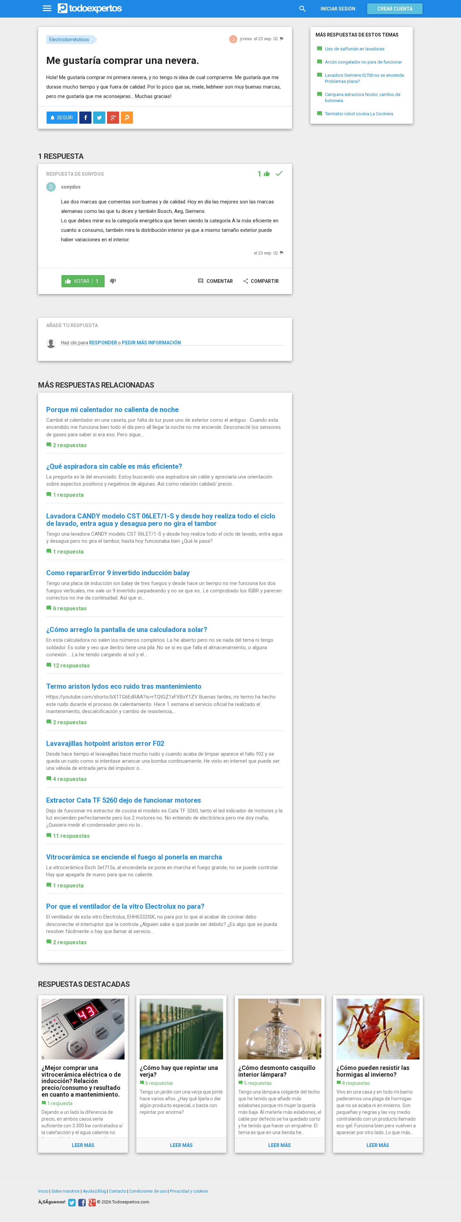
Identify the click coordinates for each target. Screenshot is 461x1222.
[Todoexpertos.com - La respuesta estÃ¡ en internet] (90, 8)
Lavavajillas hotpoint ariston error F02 (105, 743)
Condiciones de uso (148, 1191)
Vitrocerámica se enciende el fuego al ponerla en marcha (134, 857)
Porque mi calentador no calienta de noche (112, 410)
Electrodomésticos (69, 39)
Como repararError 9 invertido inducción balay (118, 573)
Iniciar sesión (338, 8)
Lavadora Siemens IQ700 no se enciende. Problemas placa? (365, 78)
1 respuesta (68, 495)
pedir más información (151, 342)
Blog (102, 1191)
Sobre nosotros (65, 1191)
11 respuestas (71, 836)
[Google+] (91, 1202)
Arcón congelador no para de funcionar (363, 62)
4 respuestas (70, 779)
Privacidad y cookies (189, 1191)
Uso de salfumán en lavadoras (354, 48)
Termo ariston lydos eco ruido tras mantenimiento (123, 686)
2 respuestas (70, 445)
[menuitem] (85, 118)
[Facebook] (81, 1202)
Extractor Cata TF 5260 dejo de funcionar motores (123, 800)
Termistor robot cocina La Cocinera (359, 113)
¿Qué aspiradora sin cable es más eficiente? (114, 466)
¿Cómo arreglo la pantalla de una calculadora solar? (126, 630)
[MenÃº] (47, 8)
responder (103, 342)
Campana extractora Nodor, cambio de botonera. (362, 97)
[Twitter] (71, 1202)
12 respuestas (71, 665)
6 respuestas (70, 608)
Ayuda (88, 1191)
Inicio (43, 1191)
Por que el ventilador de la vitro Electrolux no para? (125, 906)
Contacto (117, 1191)
